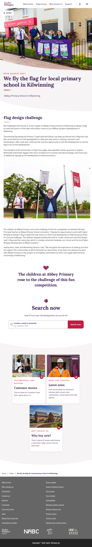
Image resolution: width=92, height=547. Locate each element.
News (9, 13)
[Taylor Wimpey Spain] (6, 532)
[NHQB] (49, 532)
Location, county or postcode (25, 323)
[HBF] (73, 532)
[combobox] (46, 324)
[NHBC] (31, 531)
